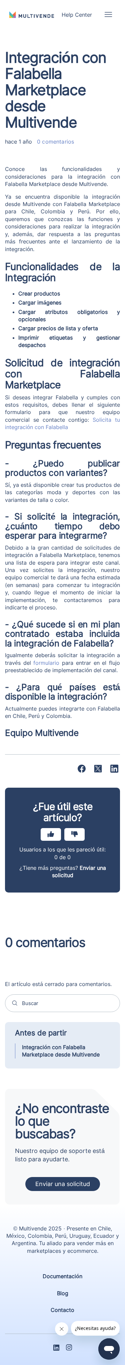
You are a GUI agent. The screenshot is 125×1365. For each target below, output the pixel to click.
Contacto (62, 1310)
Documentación (62, 1276)
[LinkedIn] (114, 769)
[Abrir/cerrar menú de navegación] (108, 15)
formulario (46, 662)
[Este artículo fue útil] (51, 834)
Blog (62, 1293)
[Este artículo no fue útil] (74, 834)
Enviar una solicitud (62, 1183)
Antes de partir (41, 1032)
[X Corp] (98, 769)
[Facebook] (82, 769)
